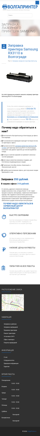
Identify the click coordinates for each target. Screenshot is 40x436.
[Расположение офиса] (13, 302)
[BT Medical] (20, 6)
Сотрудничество (9, 360)
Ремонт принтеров (9, 333)
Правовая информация (11, 363)
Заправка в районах (10, 324)
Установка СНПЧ (9, 336)
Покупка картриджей (10, 342)
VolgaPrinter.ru (31, 431)
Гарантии (6, 366)
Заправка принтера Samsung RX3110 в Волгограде (23, 51)
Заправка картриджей (11, 327)
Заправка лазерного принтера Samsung (24, 61)
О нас (5, 357)
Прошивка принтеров (10, 330)
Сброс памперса (9, 339)
